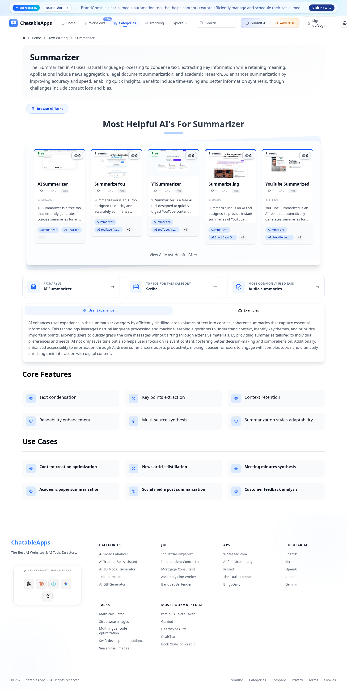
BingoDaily (231, 584)
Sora (288, 561)
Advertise (287, 23)
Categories (257, 680)
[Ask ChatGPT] (29, 584)
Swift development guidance (121, 640)
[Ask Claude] (41, 584)
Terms (313, 680)
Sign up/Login (319, 23)
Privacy (297, 680)
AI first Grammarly (237, 561)
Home (36, 38)
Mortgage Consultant (178, 569)
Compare (279, 680)
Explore (177, 23)
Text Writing (58, 38)
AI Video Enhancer (113, 554)
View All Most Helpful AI (171, 254)
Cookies (330, 680)
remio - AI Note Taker (178, 614)
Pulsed (228, 569)
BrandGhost (55, 7)
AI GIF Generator (112, 584)
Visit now (322, 7)
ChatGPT (292, 554)
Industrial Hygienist (177, 554)
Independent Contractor (180, 561)
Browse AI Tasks (50, 108)
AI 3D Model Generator (117, 569)
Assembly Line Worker (178, 576)
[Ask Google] (66, 584)
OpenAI (291, 569)
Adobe (290, 576)
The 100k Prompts (237, 576)
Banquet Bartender (176, 584)
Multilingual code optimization (113, 630)
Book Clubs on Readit (178, 644)
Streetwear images (114, 621)
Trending (236, 680)
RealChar (168, 636)
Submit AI (259, 23)
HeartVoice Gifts (173, 629)
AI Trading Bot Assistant (118, 561)
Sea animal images (114, 648)
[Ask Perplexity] (53, 584)
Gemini (291, 584)
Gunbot (167, 621)
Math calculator (111, 614)
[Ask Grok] (47, 596)
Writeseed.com (235, 554)
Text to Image (110, 576)
